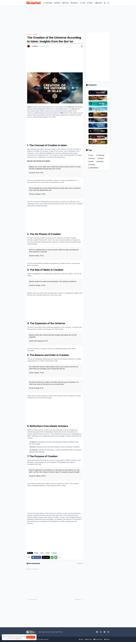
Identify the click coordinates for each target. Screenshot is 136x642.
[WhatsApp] (52, 557)
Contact (99, 3)
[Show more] (59, 557)
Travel (83, 3)
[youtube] (104, 632)
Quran (48, 553)
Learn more (18, 638)
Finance (66, 3)
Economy (92, 158)
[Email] (55, 557)
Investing (92, 164)
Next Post (78, 599)
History (58, 3)
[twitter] (100, 632)
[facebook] (97, 632)
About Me (89, 639)
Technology (48, 3)
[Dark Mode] (105, 2)
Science (54, 553)
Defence (75, 3)
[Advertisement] (68, 19)
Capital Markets (94, 167)
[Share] (81, 46)
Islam (42, 553)
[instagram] (108, 632)
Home (30, 34)
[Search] (108, 2)
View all (80, 563)
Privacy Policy (98, 639)
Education (100, 161)
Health (91, 161)
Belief (35, 34)
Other (91, 3)
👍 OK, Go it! (31, 637)
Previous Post (33, 599)
